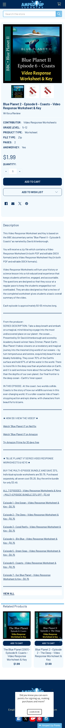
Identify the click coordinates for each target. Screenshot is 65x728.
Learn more (34, 712)
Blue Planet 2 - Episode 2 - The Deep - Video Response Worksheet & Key (48, 654)
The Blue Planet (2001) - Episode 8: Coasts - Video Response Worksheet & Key (16, 654)
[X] (20, 203)
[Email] (13, 203)
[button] (32, 192)
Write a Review (12, 113)
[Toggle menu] (4, 4)
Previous (4, 639)
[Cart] (60, 4)
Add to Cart (16, 643)
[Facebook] (6, 203)
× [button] (52, 689)
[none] (32, 53)
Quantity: (9, 164)
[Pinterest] (27, 203)
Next (61, 639)
